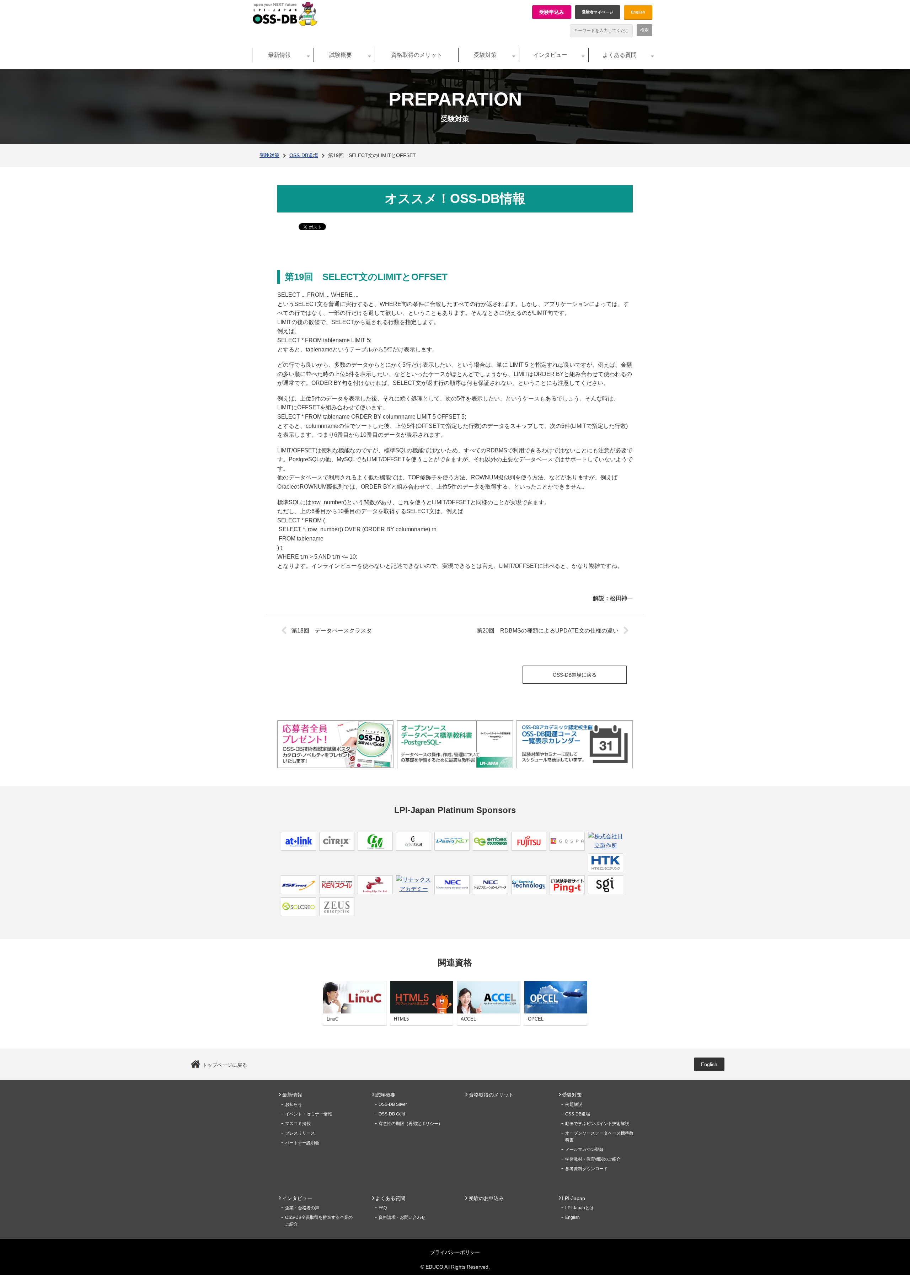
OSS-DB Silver (393, 1104)
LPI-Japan (573, 1198)
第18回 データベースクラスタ (331, 631)
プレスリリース (300, 1133)
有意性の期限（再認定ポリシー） (411, 1123)
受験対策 (485, 55)
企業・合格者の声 (302, 1207)
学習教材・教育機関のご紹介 (593, 1159)
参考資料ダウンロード (586, 1168)
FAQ (383, 1207)
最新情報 (279, 55)
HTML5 (401, 1019)
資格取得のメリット (416, 55)
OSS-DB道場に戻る (574, 675)
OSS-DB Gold (392, 1114)
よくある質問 (620, 55)
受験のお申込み (486, 1198)
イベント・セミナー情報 (308, 1114)
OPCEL (536, 1019)
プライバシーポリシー (455, 1252)
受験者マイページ (597, 12)
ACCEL (468, 1019)
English (638, 12)
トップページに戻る (224, 1065)
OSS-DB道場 (303, 155)
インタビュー (550, 55)
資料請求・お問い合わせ (402, 1217)
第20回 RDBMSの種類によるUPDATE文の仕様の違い (548, 631)
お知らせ (293, 1104)
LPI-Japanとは (579, 1207)
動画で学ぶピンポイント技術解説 (597, 1123)
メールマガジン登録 (584, 1149)
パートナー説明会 (302, 1142)
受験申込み (551, 12)
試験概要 (340, 55)
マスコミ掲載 (298, 1123)
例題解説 (573, 1104)
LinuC (332, 1019)
